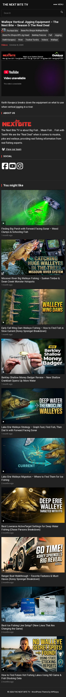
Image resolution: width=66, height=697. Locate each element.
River (20, 40)
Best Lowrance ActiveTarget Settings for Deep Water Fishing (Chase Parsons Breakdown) (29, 528)
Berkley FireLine (39, 35)
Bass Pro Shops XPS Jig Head (16, 35)
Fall (50, 35)
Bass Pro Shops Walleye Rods (34, 30)
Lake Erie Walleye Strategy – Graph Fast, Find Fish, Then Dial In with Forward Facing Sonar (31, 429)
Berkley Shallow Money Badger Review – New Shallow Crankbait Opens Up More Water (30, 379)
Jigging (58, 35)
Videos (45, 40)
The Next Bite (12, 31)
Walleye (54, 40)
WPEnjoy (55, 692)
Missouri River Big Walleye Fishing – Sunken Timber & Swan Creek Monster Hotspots (30, 280)
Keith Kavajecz (9, 40)
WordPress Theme (40, 692)
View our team (13, 149)
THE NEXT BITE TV (15, 4)
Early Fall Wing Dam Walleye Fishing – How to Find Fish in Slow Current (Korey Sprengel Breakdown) (32, 330)
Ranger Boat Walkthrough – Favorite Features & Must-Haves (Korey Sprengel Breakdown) (30, 578)
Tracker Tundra (32, 40)
